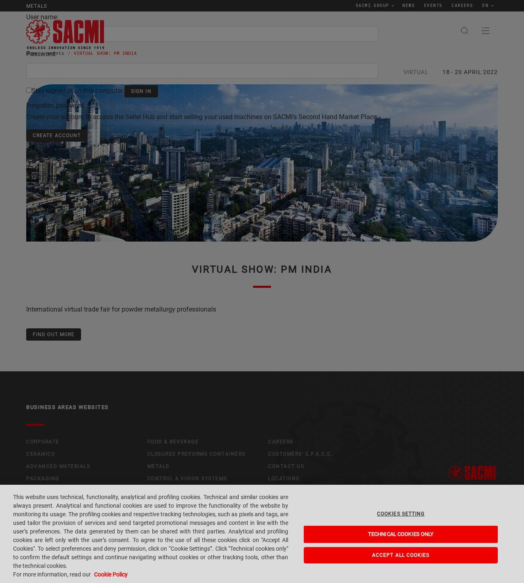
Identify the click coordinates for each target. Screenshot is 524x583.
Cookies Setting (401, 514)
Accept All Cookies (401, 555)
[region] (262, 534)
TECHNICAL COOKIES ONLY (401, 534)
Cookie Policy (111, 574)
